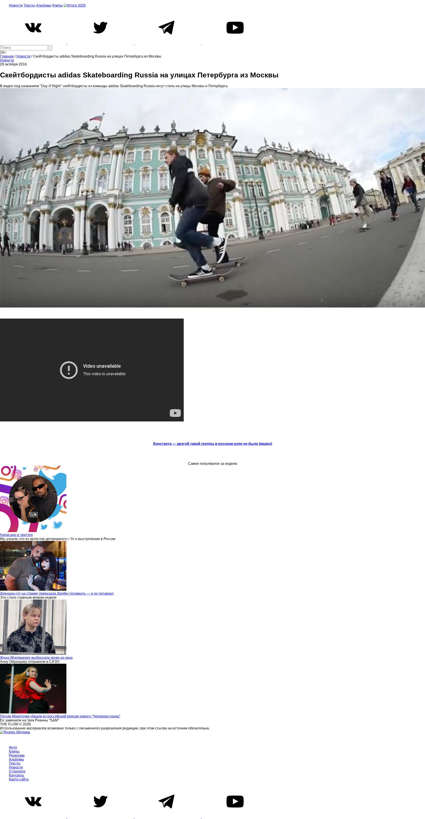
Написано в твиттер (16, 535)
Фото (13, 747)
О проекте (17, 771)
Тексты (29, 5)
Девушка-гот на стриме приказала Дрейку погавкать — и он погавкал (57, 593)
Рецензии (17, 755)
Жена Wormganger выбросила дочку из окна (36, 657)
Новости (16, 5)
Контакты (16, 775)
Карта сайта (19, 779)
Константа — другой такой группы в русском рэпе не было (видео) (212, 444)
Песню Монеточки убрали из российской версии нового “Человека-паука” (60, 716)
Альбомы (43, 5)
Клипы (57, 5)
